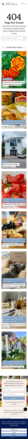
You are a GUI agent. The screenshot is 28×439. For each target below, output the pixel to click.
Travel (5, 161)
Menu (25, 3)
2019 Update (15, 121)
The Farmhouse (17, 363)
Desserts (5, 321)
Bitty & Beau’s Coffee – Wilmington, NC (11, 165)
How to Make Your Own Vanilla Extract (14, 326)
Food (20, 239)
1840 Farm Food (7, 121)
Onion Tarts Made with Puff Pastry (13, 246)
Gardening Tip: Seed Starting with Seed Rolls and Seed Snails (13, 84)
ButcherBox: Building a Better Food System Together (13, 286)
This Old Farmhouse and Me (13, 367)
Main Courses (14, 123)
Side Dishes (6, 201)
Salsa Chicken (8, 126)
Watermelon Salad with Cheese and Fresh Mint (14, 205)
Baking (21, 317)
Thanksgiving (18, 241)
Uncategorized (7, 79)
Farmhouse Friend (8, 361)
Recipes (21, 123)
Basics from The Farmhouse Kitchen (13, 319)
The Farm (9, 363)
